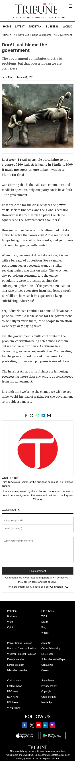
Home (7, 26)
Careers (45, 670)
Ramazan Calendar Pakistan (22, 648)
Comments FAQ (59, 586)
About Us (46, 643)
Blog (43, 627)
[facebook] (26, 415)
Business (52, 26)
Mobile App (47, 702)
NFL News (12, 702)
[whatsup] (38, 415)
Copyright (46, 691)
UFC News (13, 691)
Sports (44, 622)
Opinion (11, 627)
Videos (45, 632)
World (67, 26)
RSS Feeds (47, 654)
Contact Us (47, 664)
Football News (14, 686)
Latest (20, 26)
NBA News (13, 696)
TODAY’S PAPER (21, 17)
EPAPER (60, 17)
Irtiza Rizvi (7, 77)
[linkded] (44, 415)
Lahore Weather (15, 664)
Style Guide (47, 680)
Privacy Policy (49, 686)
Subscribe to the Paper (53, 659)
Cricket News (14, 680)
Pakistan (35, 26)
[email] (49, 415)
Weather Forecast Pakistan (21, 654)
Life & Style (47, 611)
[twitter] (32, 415)
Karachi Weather (16, 659)
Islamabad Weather (17, 670)
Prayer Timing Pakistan (19, 643)
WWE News (13, 707)
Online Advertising (50, 648)
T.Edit (44, 616)
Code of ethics (49, 696)
